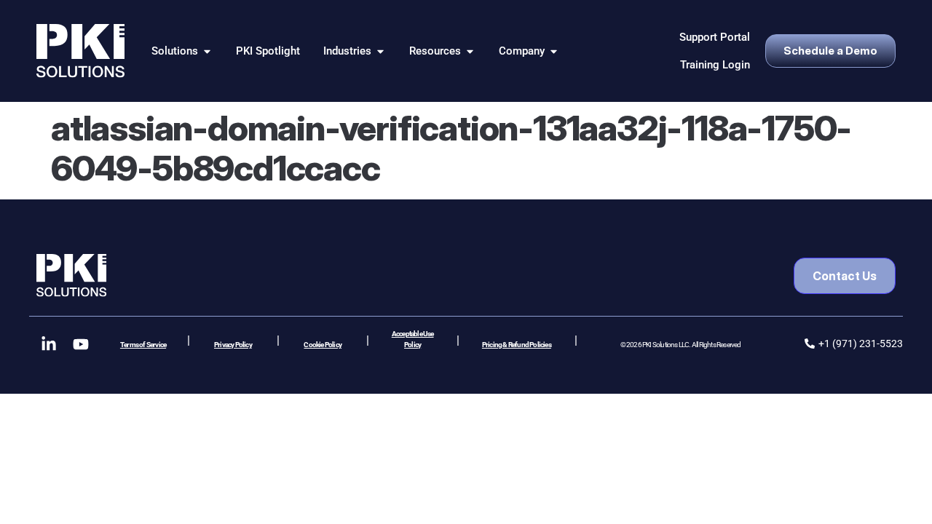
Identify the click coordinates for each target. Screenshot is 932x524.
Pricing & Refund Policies (516, 345)
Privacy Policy (233, 345)
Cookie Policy (322, 345)
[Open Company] (553, 51)
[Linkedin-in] (49, 344)
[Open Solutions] (207, 51)
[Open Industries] (380, 51)
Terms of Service (143, 345)
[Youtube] (81, 344)
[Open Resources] (470, 51)
